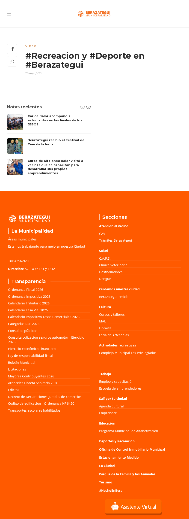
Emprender (108, 413)
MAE (102, 321)
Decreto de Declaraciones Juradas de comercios (45, 397)
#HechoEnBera (110, 490)
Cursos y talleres (112, 314)
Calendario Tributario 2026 (29, 303)
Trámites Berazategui (115, 240)
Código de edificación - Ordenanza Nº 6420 (41, 403)
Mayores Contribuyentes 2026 (31, 376)
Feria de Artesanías (114, 335)
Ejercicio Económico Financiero (32, 348)
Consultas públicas (22, 330)
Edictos (13, 390)
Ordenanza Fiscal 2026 (25, 289)
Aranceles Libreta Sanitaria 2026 (33, 383)
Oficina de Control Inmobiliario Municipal (132, 449)
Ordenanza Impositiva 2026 (29, 296)
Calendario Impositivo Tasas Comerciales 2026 (44, 317)
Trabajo (105, 374)
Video (31, 46)
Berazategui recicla (114, 296)
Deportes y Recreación (117, 441)
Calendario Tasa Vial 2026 (28, 310)
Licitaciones (17, 369)
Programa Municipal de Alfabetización (128, 431)
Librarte (105, 328)
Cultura (105, 307)
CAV (102, 233)
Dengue (105, 278)
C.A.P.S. (105, 258)
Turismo (105, 482)
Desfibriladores (111, 272)
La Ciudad (107, 466)
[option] (49, 145)
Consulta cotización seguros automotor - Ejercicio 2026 (46, 339)
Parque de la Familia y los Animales (127, 474)
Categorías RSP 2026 (23, 324)
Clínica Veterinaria (113, 265)
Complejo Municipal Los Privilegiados (128, 353)
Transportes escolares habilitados (34, 410)
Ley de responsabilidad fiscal (30, 355)
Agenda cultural (111, 406)
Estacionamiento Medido (119, 457)
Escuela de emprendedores (120, 388)
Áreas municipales (22, 239)
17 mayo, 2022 (33, 73)
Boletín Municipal (21, 362)
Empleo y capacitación (116, 381)
